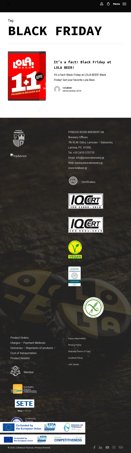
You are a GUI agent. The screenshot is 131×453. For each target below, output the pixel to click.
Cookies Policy (75, 358)
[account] (101, 3)
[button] (119, 3)
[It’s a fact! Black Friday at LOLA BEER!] (27, 76)
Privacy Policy (74, 345)
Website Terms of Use (79, 351)
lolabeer (67, 88)
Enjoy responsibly (77, 338)
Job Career (73, 364)
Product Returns (20, 358)
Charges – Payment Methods (27, 342)
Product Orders (19, 337)
